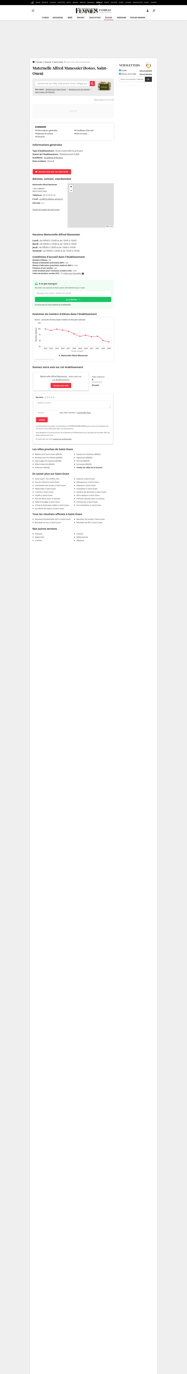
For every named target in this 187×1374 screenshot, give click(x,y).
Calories (79, 534)
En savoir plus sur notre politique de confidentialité (53, 304)
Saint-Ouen (58, 62)
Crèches (38, 540)
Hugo (146, 2)
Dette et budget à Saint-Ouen (47, 502)
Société (114, 2)
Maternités (39, 537)
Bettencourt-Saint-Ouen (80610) (48, 454)
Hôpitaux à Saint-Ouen (86, 485)
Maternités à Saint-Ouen (45, 488)
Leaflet (110, 226)
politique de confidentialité (62, 439)
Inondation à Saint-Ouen (86, 488)
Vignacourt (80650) (84, 457)
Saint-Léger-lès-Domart (45, 92)
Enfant (80, 17)
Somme (48, 62)
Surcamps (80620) (84, 464)
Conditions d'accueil (85, 130)
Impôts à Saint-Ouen (44, 495)
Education (94, 17)
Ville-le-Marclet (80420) (44, 464)
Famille (99, 2)
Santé (106, 2)
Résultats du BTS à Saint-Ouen (89, 522)
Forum (153, 2)
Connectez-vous (84, 412)
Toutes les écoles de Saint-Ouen (46, 209)
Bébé (70, 17)
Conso (45, 17)
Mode (38, 2)
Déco (69, 2)
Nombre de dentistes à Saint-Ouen (91, 492)
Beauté (45, 2)
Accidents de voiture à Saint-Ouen (49, 508)
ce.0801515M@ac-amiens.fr (51, 199)
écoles (108, 17)
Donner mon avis (60, 385)
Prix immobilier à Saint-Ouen (88, 505)
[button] (71, 187)
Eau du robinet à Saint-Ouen (47, 482)
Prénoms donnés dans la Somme (90, 498)
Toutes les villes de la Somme (89, 467)
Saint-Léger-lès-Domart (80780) (48, 461)
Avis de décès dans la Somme (47, 498)
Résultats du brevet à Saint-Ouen (90, 519)
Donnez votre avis (53, 171)
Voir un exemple (146, 70)
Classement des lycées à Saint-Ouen (50, 485)
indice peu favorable (72, 273)
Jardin (75, 2)
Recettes (61, 2)
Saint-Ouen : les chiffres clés (47, 479)
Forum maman (137, 17)
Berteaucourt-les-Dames (79, 89)
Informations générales (47, 130)
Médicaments (82, 537)
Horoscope (138, 2)
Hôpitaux (80, 540)
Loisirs (128, 2)
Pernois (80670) (82, 461)
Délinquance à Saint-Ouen (87, 482)
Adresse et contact (45, 133)
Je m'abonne (71, 299)
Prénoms (121, 17)
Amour (83, 2)
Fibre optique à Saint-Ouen (88, 495)
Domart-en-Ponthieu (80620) (88, 454)
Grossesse (58, 17)
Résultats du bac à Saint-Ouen (48, 522)
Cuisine (53, 2)
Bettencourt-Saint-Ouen (56, 89)
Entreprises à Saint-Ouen (87, 502)
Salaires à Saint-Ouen (85, 479)
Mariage (90, 2)
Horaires (41, 136)
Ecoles (39, 62)
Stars (121, 2)
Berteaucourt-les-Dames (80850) (48, 457)
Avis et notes (81, 133)
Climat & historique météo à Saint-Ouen (52, 505)
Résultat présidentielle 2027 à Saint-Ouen (53, 519)
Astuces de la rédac (128, 74)
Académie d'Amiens (53, 157)
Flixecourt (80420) (42, 467)
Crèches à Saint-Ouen (44, 492)
